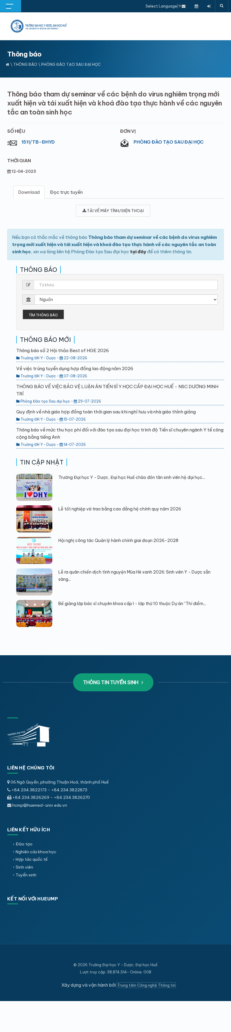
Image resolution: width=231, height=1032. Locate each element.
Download (29, 192)
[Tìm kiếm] (221, 6)
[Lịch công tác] (196, 6)
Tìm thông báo (43, 315)
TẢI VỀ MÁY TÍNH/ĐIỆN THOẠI (115, 210)
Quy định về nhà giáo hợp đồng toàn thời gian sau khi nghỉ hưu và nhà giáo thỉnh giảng (106, 412)
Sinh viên (24, 867)
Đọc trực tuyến (66, 192)
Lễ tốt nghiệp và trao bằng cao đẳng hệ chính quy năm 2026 (119, 509)
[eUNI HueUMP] (209, 6)
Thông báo (25, 64)
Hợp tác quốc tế (32, 859)
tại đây (138, 251)
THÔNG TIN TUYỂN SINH (111, 682)
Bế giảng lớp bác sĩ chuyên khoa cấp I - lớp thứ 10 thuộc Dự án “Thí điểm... (132, 603)
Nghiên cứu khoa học (36, 851)
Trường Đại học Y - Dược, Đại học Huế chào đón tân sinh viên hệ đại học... (131, 477)
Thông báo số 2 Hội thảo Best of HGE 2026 (62, 350)
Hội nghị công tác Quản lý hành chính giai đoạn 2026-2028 (118, 540)
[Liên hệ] (183, 6)
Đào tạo (24, 844)
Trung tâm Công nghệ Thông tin (146, 985)
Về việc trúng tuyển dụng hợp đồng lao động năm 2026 (74, 368)
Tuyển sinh (26, 875)
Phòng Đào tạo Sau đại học (169, 142)
